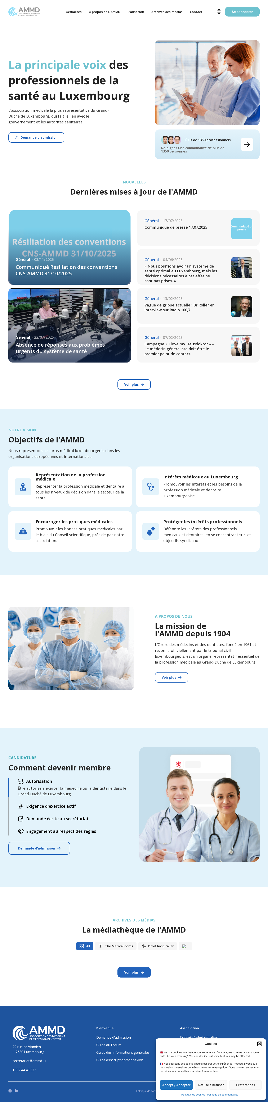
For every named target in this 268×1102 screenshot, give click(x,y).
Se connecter (242, 12)
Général (23, 259)
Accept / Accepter (176, 1085)
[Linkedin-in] (16, 1091)
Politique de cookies (193, 1094)
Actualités (74, 12)
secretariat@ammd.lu (29, 1060)
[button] (260, 1044)
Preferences (245, 1085)
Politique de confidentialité (222, 1094)
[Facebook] (10, 1091)
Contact (196, 12)
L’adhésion (136, 12)
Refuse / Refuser (211, 1085)
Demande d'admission (36, 848)
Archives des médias (167, 12)
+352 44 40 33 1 (25, 1070)
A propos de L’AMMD (104, 12)
